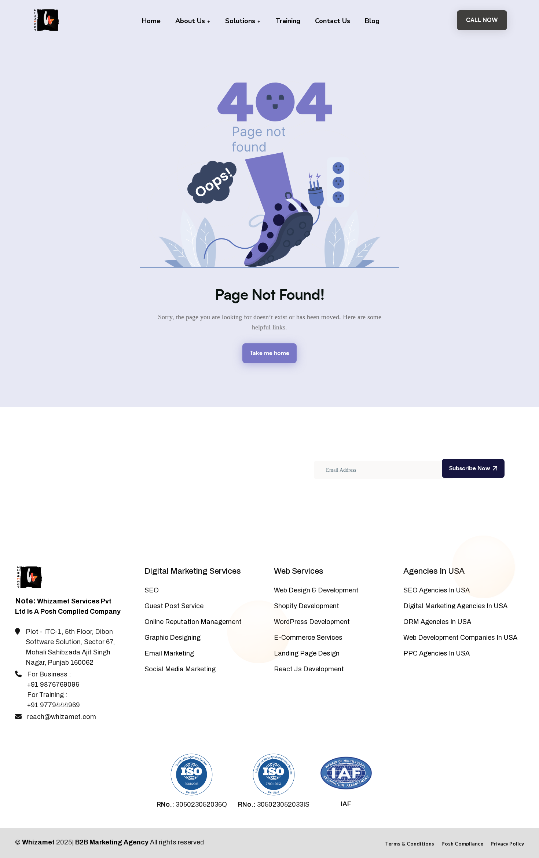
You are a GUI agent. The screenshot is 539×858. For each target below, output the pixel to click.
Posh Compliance (462, 843)
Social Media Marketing (180, 669)
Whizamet (38, 842)
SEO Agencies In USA (436, 590)
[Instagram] (42, 736)
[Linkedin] (54, 736)
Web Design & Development (316, 590)
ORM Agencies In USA (437, 621)
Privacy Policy (507, 843)
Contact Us (332, 21)
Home (151, 21)
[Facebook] (18, 736)
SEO (151, 590)
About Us (191, 21)
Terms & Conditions (409, 843)
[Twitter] (30, 736)
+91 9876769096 (53, 684)
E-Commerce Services (308, 637)
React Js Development (309, 669)
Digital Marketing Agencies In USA (455, 606)
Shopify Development (306, 606)
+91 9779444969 (53, 705)
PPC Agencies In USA (436, 653)
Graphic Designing (172, 637)
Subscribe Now (469, 468)
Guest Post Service (173, 606)
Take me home (269, 353)
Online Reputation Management (193, 621)
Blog (372, 21)
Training (287, 21)
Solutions (241, 21)
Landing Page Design (307, 653)
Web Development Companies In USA (460, 637)
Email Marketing (169, 653)
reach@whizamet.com (61, 716)
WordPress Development (312, 621)
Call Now (482, 20)
